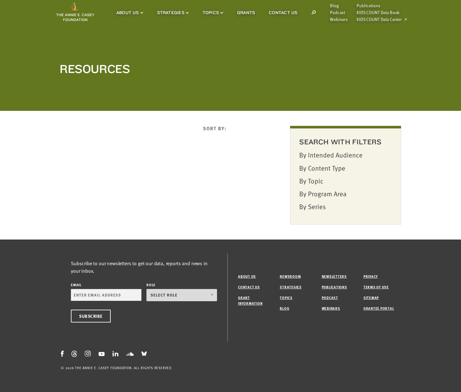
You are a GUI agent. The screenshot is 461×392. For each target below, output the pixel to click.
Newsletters (334, 276)
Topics (211, 12)
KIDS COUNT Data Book (378, 12)
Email (76, 284)
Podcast (337, 12)
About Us (127, 12)
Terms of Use (376, 287)
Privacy (370, 276)
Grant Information (250, 300)
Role (151, 284)
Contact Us (283, 12)
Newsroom (290, 276)
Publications (368, 5)
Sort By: (214, 128)
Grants (246, 12)
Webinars (339, 19)
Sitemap (371, 297)
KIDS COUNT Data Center (379, 19)
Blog (334, 5)
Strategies (170, 12)
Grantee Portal (378, 308)
